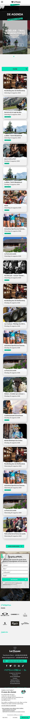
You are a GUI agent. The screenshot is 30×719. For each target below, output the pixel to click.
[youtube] (19, 666)
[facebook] (6, 666)
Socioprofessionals (15, 683)
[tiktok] (23, 666)
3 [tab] (16, 56)
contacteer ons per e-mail (16, 661)
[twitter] (10, 666)
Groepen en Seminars (15, 673)
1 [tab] (13, 56)
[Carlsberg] (15, 623)
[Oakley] (5, 614)
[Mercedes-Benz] (25, 614)
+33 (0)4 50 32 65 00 (21, 655)
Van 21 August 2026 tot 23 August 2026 (15, 37)
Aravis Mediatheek (15, 676)
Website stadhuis (15, 680)
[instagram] (15, 666)
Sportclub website (15, 681)
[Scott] (5, 623)
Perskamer (15, 675)
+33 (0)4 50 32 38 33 (22, 657)
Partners (15, 678)
